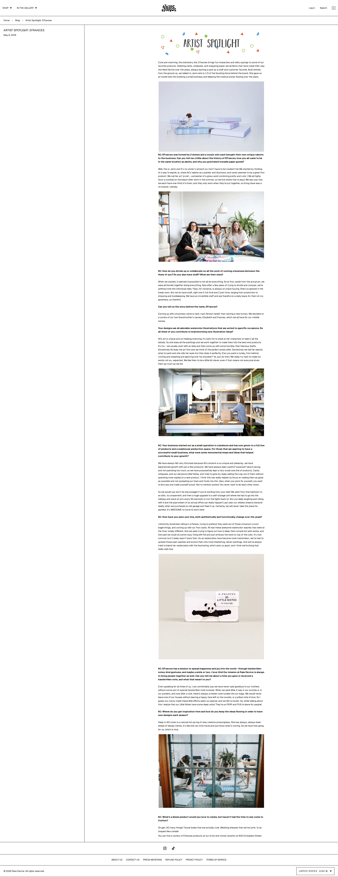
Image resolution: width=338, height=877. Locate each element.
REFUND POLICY (173, 859)
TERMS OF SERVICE (216, 859)
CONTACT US (132, 859)
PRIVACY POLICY (194, 859)
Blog (17, 20)
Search (323, 7)
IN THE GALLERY (25, 7)
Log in (312, 7)
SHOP (5, 7)
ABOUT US (116, 859)
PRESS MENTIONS (152, 859)
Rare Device (18, 871)
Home (7, 20)
